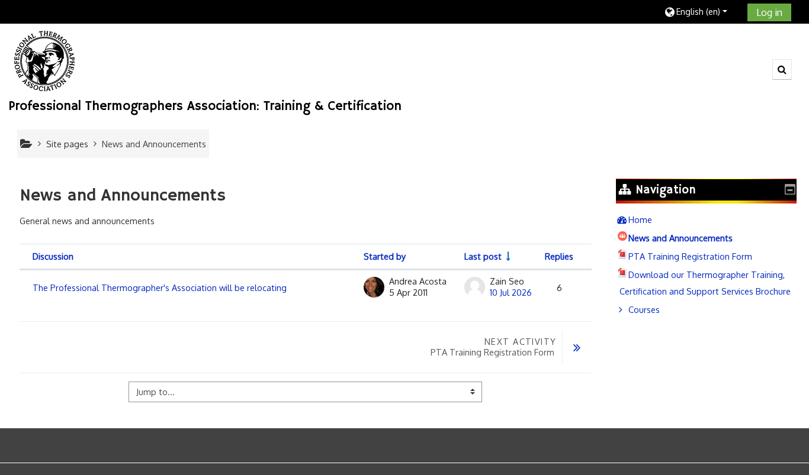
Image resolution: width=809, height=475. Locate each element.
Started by (385, 256)
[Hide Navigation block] (790, 189)
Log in (769, 12)
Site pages (67, 143)
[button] (701, 11)
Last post (483, 256)
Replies (559, 256)
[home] (44, 60)
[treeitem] (706, 219)
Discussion (53, 256)
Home (640, 219)
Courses (644, 309)
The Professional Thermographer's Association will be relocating (160, 287)
